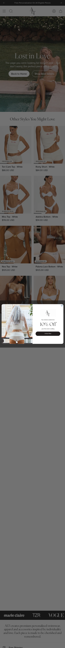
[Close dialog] (62, 305)
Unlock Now (48, 333)
